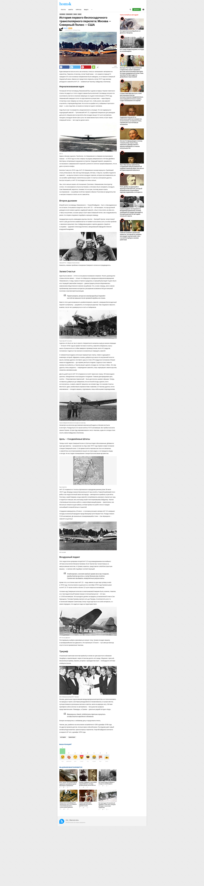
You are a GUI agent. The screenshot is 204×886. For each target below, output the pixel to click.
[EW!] (63, 757)
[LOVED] (81, 757)
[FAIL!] (100, 757)
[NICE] (75, 757)
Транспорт (69, 14)
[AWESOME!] (69, 757)
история (63, 737)
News (75, 14)
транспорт (72, 737)
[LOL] (88, 757)
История (62, 14)
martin (66, 28)
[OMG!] (107, 757)
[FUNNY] (94, 757)
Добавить (136, 9)
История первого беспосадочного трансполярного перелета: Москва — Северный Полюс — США (85, 21)
